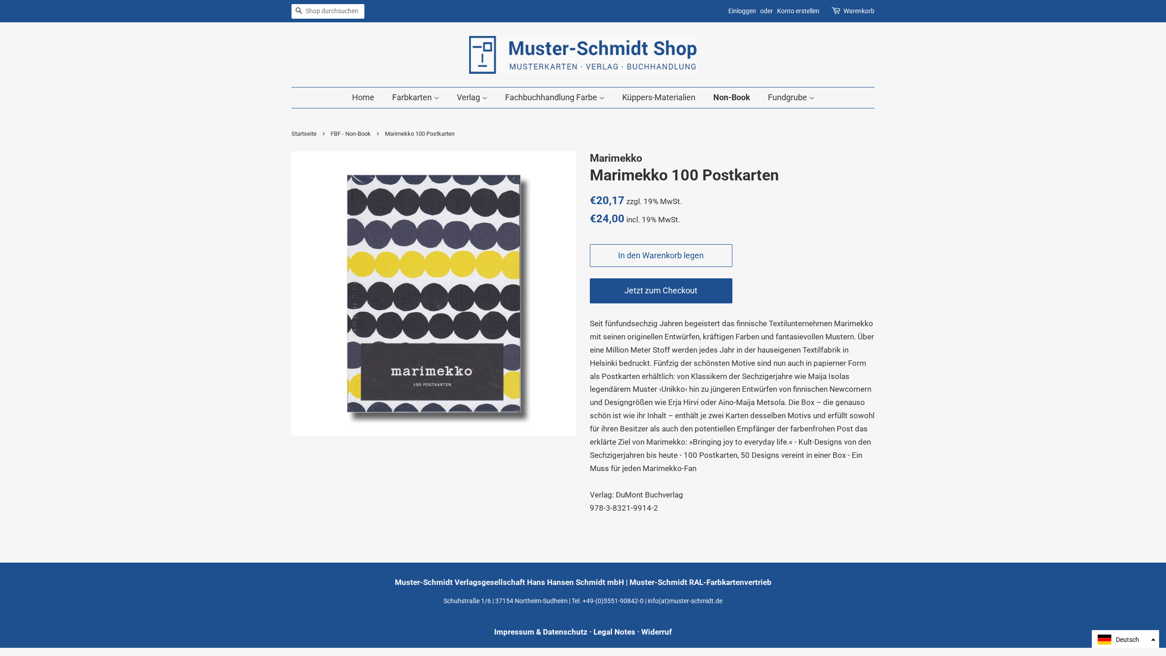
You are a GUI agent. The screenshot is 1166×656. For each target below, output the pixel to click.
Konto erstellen (798, 11)
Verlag (469, 97)
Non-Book (731, 97)
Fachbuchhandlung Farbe (552, 97)
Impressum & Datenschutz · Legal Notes (564, 631)
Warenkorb (859, 11)
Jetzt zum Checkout (660, 290)
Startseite (304, 133)
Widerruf (656, 631)
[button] (1125, 639)
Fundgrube (788, 97)
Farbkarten (413, 97)
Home (363, 97)
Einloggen (742, 11)
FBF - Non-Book (351, 133)
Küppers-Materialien (659, 97)
